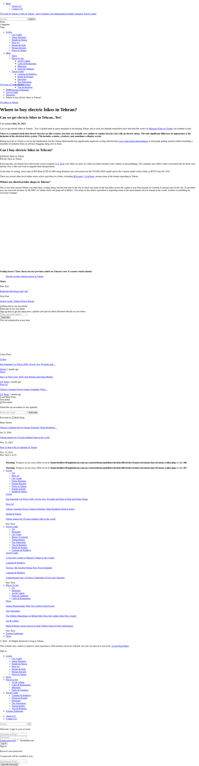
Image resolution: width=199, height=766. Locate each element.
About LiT (17, 6)
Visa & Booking (24, 87)
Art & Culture (23, 61)
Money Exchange (20, 537)
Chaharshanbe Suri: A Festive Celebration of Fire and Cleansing (35, 577)
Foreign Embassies (20, 90)
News (14, 55)
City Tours (16, 534)
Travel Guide (18, 71)
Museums (21, 66)
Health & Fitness (19, 40)
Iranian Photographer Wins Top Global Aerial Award (30, 606)
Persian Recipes (19, 48)
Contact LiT (17, 9)
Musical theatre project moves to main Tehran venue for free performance (39, 626)
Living (9, 32)
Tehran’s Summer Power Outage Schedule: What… (23, 389)
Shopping (21, 79)
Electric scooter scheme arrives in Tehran (24, 276)
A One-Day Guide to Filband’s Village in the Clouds (30, 558)
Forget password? (8, 740)
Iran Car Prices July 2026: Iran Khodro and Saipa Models (26, 377)
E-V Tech (59, 164)
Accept (114, 646)
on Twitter (167, 128)
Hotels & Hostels (25, 77)
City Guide (17, 34)
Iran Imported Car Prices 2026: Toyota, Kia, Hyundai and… (27, 364)
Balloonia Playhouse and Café (14, 291)
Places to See (18, 58)
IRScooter (78, 176)
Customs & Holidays (27, 74)
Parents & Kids (19, 45)
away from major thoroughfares (133, 141)
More (8, 3)
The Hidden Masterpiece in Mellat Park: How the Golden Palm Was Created (41, 616)
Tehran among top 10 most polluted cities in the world (25, 437)
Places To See (12, 585)
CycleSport (89, 176)
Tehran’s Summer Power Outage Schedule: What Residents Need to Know (40, 509)
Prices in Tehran (19, 50)
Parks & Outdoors (25, 69)
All (13, 473)
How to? (16, 42)
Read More (123, 646)
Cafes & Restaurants (26, 63)
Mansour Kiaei (156, 128)
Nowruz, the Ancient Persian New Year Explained (29, 568)
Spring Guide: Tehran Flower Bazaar (17, 301)
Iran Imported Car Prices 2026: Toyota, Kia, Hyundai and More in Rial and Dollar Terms (47, 499)
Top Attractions (24, 82)
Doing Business (19, 37)
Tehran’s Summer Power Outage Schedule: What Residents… (28, 427)
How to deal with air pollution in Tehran (18, 447)
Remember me (27, 740)
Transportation (24, 84)
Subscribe (5, 317)
